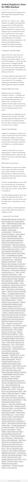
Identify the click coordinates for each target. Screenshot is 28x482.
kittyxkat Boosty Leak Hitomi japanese (13, 319)
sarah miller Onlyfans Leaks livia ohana (14, 310)
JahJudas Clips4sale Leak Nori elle (12, 306)
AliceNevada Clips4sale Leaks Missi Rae (13, 380)
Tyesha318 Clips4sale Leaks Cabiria (12, 459)
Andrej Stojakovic (6, 9)
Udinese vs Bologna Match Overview (13, 313)
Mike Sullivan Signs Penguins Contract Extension (14, 402)
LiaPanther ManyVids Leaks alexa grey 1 (13, 266)
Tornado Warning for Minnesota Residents (14, 372)
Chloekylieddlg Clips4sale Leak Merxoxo (13, 219)
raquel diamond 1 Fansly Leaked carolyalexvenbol (13, 230)
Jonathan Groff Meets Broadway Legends (14, 308)
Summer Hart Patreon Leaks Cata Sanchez (14, 315)
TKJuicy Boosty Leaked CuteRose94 (12, 444)
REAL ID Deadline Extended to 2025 (13, 317)
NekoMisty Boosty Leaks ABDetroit (12, 400)
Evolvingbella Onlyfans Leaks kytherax (13, 338)
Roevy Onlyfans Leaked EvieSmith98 (12, 240)
